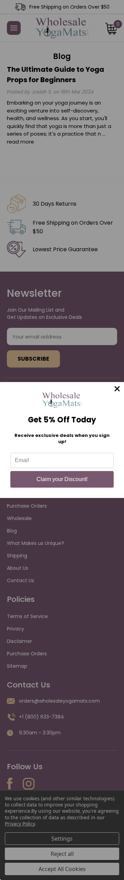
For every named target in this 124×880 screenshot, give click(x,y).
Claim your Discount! (62, 479)
